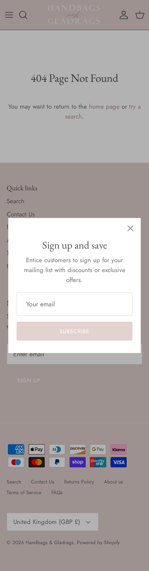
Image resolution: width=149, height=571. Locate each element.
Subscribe (74, 331)
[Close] (130, 228)
